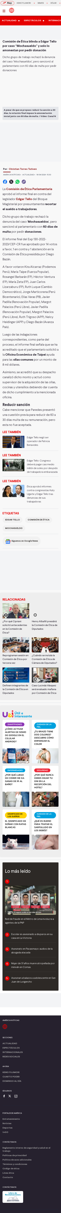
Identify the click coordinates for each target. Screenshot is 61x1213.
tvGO (5, 1132)
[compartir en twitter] (11, 181)
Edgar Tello (12, 520)
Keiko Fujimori (24, 3)
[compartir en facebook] (5, 181)
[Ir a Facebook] (5, 1096)
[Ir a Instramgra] (16, 1096)
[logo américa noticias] (11, 10)
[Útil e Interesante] (30, 713)
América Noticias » (12, 175)
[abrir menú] (5, 11)
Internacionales (13, 1052)
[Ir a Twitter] (10, 1096)
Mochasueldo (14, 528)
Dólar (53, 3)
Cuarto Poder (11, 1077)
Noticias (7, 1124)
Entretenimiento (11, 1119)
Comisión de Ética (38, 520)
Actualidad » (28, 175)
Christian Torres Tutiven (23, 169)
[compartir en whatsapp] (17, 181)
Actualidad (10, 1044)
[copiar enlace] (23, 181)
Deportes (8, 1128)
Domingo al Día (12, 1081)
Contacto (8, 1177)
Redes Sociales (11, 1057)
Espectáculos (11, 1048)
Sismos (41, 3)
